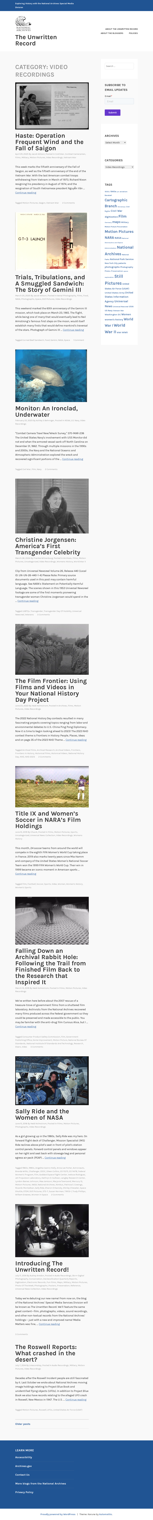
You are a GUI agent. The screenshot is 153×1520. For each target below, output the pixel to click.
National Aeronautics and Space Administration (116, 243)
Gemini (54, 340)
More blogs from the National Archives (40, 1483)
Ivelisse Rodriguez (76, 1174)
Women (61, 884)
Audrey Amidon (37, 1275)
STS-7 (45, 1191)
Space (38, 299)
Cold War (59, 154)
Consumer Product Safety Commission (41, 1037)
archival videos (63, 750)
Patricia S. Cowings (73, 1184)
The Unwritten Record (36, 40)
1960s (25, 1168)
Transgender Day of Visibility (57, 611)
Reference (75, 1285)
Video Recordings (54, 157)
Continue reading (25, 192)
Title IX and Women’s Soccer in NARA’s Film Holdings (48, 820)
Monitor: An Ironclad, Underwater (46, 411)
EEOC (43, 1171)
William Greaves (23, 1194)
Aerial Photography (66, 295)
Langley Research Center (73, 1178)
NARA (109, 238)
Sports (74, 832)
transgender (37, 611)
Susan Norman (56, 1191)
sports (47, 884)
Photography (126, 267)
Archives (67, 558)
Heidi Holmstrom (40, 705)
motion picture (60, 1040)
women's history (74, 884)
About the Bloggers (112, 33)
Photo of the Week (24, 1285)
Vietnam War (70, 157)
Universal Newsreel (120, 307)
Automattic (105, 1514)
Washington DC (113, 314)
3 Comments (43, 614)
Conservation (35, 1279)
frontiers (75, 750)
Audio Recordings (63, 1275)
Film (34, 469)
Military (25, 157)
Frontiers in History (24, 753)
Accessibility (23, 1457)
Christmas (122, 207)
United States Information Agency (119, 297)
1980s (32, 1168)
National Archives (46, 1184)
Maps (60, 1282)
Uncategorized (31, 561)
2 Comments (68, 203)
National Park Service (122, 259)
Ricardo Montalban (24, 1188)
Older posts (22, 1424)
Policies (133, 33)
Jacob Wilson (38, 154)
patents (122, 263)
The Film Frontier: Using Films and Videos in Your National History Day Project (51, 690)
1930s (107, 192)
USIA (131, 306)
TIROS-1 (68, 1191)
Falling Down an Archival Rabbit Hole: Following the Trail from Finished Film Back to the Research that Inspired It (50, 966)
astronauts (78, 1168)
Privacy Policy (24, 1492)
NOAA (67, 420)
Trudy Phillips (78, 1191)
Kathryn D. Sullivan (51, 1178)
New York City (111, 263)
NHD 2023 (30, 757)
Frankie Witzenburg (43, 558)
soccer (40, 884)
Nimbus (59, 1184)
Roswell (42, 1410)
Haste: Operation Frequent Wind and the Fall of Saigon (49, 142)
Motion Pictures (37, 157)
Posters (52, 1285)
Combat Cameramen (75, 154)
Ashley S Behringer (45, 420)
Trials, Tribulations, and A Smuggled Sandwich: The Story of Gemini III (50, 283)
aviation (123, 191)
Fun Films (51, 1282)
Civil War (26, 469)
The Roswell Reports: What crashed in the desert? (46, 1353)
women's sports (23, 887)
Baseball (108, 195)
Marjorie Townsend (62, 1181)
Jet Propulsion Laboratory (28, 1178)
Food (85, 295)
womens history (65, 561)
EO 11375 (64, 1171)
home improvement (42, 1040)
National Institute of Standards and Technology (49, 1043)
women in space (40, 1194)
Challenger (34, 1171)
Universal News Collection (42, 835)
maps (116, 222)
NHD (22, 757)
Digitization (20, 1282)
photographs (112, 267)
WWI (119, 332)
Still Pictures (48, 299)
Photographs (27, 299)
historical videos (59, 753)
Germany (108, 222)
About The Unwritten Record (121, 29)
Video (54, 884)
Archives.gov (23, 1466)
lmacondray (35, 1365)
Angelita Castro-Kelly (45, 1168)
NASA (17, 299)
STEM (26, 1191)
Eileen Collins (52, 1171)
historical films (42, 753)
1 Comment (78, 340)
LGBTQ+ (26, 611)
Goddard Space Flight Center (53, 1174)
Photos (108, 271)
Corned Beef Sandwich (33, 340)
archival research (46, 750)
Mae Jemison (45, 1181)
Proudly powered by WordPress (57, 1514)
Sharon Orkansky (53, 1188)
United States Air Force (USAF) (67, 1410)
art (118, 192)
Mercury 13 (77, 1181)
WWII (125, 332)
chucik (34, 832)
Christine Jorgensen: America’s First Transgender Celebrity (47, 546)
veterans (29, 614)
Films (18, 157)
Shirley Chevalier (71, 1188)
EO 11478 (73, 1171)
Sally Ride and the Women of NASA (42, 1114)
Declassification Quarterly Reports (60, 1279)
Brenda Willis (21, 1171)
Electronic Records (36, 1282)
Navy (39, 469)
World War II (80, 561)
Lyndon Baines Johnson (26, 1181)
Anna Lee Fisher (64, 1168)
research (78, 1043)
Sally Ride (39, 1188)
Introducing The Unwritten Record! (42, 1266)
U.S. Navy (75, 420)
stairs (18, 1047)
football (31, 884)
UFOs (49, 1410)
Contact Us (22, 1474)
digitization (111, 216)
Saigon (42, 203)
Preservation (63, 1285)
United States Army (114, 293)
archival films (29, 750)
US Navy (109, 310)
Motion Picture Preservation (116, 227)
